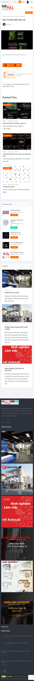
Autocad (9, 84)
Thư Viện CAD (16, 84)
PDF (8, 65)
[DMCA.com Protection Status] (7, 676)
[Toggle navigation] (31, 7)
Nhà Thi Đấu (10, 86)
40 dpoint (29, 12)
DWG (18, 65)
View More (4, 627)
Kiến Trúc (23, 84)
